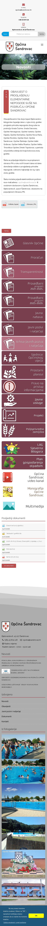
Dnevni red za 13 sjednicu (12, 527)
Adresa (23, 27)
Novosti (5, 701)
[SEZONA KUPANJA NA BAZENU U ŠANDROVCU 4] (23, 746)
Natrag (6, 231)
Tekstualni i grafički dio (11, 535)
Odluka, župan (13, 204)
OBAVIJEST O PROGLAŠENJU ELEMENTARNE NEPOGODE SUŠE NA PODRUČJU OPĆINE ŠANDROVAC (23, 101)
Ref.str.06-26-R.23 (10, 558)
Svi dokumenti (9, 565)
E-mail (23, 7)
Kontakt (5, 721)
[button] (14, 922)
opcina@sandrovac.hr (23, 10)
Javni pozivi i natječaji (11, 711)
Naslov (5, 34)
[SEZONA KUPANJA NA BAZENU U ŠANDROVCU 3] (23, 771)
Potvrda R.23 (8, 550)
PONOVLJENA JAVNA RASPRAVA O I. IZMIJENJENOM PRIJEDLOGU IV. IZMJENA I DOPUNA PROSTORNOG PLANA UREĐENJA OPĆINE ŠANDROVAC (21, 663)
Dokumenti (6, 716)
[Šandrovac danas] (23, 864)
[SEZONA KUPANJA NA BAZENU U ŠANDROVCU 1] (23, 833)
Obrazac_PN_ (31, 204)
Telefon (23, 17)
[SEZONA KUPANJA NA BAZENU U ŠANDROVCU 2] (23, 800)
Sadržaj (41, 34)
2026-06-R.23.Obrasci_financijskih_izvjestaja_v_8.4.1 (22, 542)
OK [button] (36, 916)
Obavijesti (6, 706)
